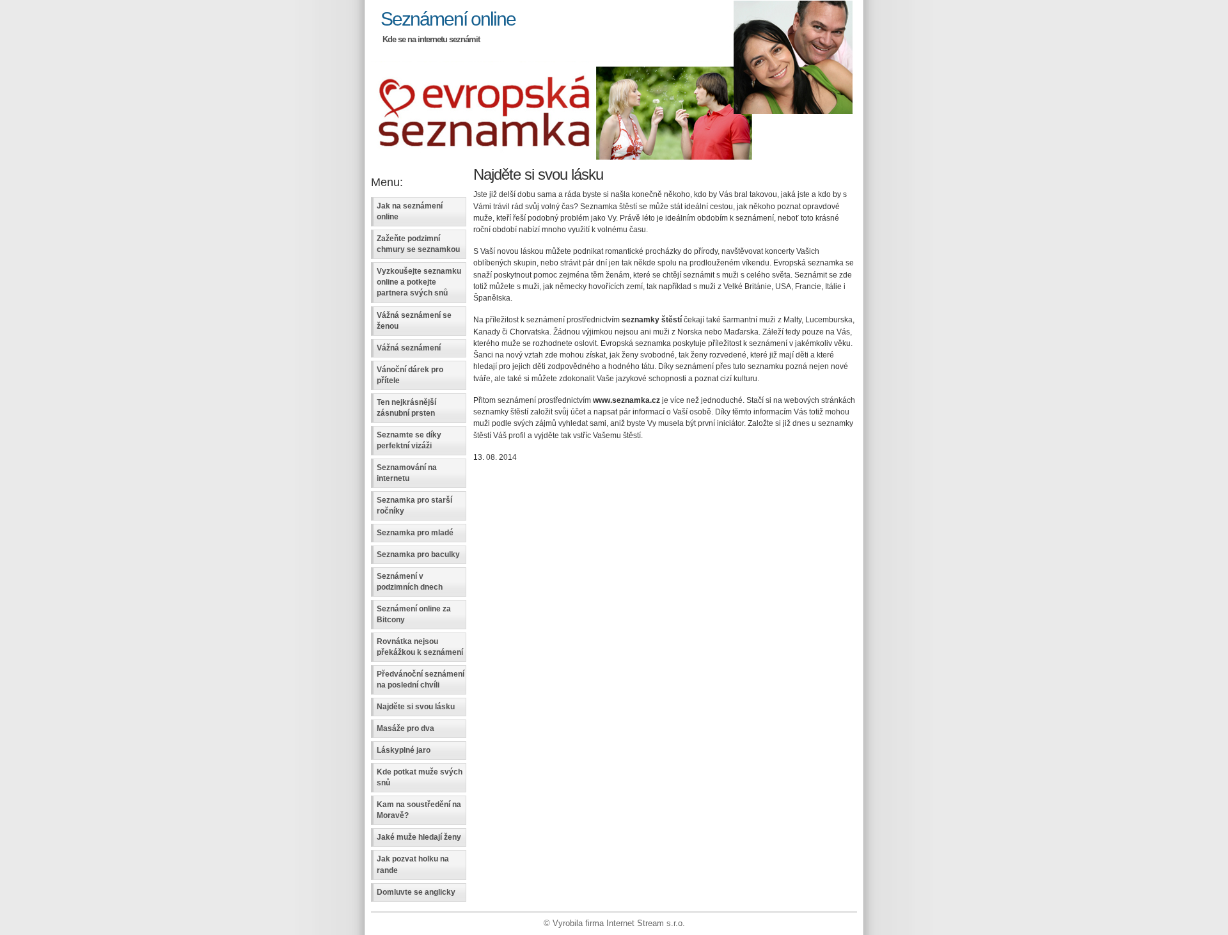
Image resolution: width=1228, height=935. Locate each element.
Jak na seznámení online (410, 211)
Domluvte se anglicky (416, 892)
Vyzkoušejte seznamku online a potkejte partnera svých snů (419, 282)
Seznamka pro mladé (415, 532)
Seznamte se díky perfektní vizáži (409, 440)
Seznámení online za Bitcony (414, 614)
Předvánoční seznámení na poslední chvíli (420, 679)
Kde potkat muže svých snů (419, 777)
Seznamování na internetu (407, 473)
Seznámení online (448, 18)
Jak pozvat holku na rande (413, 864)
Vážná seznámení (409, 347)
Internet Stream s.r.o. (645, 923)
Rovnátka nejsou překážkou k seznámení (420, 647)
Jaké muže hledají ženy (419, 837)
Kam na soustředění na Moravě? (419, 810)
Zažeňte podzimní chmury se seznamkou (418, 244)
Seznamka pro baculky (418, 554)
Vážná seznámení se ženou (414, 321)
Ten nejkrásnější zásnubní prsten (406, 408)
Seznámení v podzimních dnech (410, 582)
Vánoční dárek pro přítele (410, 375)
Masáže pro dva (405, 728)
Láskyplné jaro (403, 750)
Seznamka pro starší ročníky (414, 505)
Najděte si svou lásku (416, 706)
